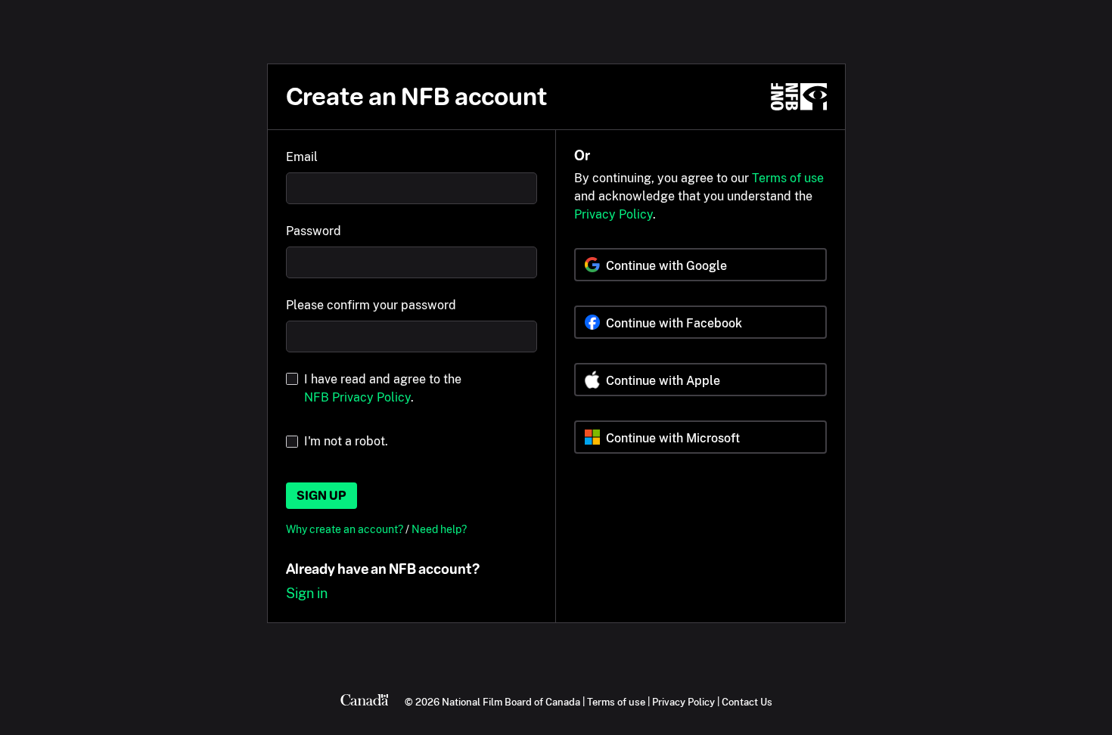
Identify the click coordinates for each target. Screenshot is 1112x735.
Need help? (439, 529)
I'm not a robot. (346, 441)
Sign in (307, 593)
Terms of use (788, 178)
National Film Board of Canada (511, 702)
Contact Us (747, 702)
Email (302, 157)
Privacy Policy (613, 214)
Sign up (321, 495)
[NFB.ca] (799, 96)
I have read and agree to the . (382, 388)
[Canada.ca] (364, 702)
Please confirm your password (371, 305)
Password (313, 231)
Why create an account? (345, 529)
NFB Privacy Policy (357, 397)
